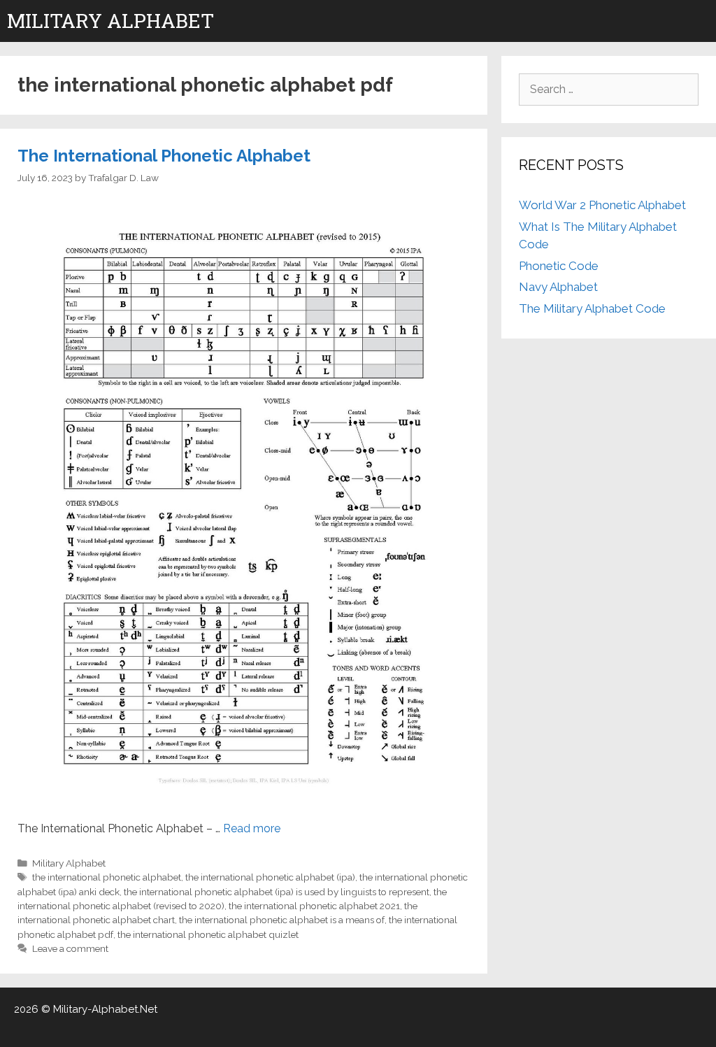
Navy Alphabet (558, 287)
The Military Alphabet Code (592, 308)
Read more (251, 828)
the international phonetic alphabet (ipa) (270, 877)
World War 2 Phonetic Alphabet (602, 205)
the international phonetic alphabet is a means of (282, 919)
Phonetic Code (559, 266)
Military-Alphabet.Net (105, 1009)
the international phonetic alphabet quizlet (208, 934)
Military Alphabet (110, 21)
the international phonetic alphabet (106, 877)
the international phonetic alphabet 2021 (314, 905)
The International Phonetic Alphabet (163, 155)
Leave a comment (70, 948)
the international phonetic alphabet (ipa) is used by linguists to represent (276, 891)
